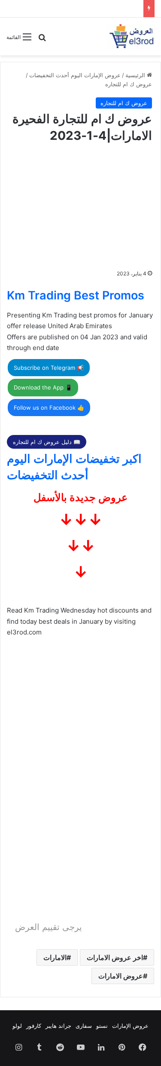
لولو (17, 1025)
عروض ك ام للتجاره (128, 84)
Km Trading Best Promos (75, 295)
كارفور (33, 1025)
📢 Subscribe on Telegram (49, 367)
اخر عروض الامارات (115, 957)
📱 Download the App (43, 387)
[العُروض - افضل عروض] (131, 36)
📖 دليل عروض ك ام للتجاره (46, 441)
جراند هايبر (58, 1025)
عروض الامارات (120, 976)
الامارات (55, 957)
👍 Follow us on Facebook (49, 407)
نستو (102, 1025)
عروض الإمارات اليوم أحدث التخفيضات (75, 75)
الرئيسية (136, 75)
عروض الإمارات (130, 1025)
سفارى (84, 1025)
